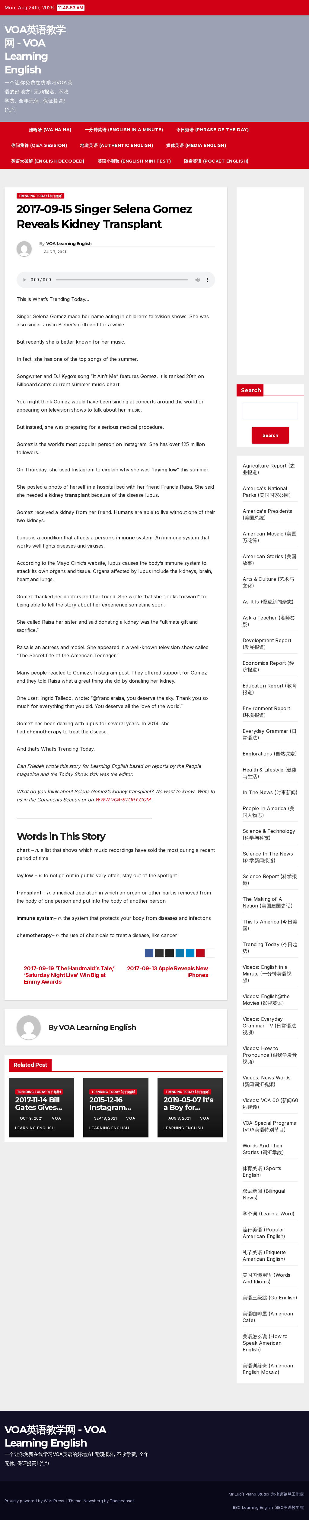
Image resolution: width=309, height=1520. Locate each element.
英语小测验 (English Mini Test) (134, 161)
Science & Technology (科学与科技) (269, 834)
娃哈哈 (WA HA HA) (50, 129)
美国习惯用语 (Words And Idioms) (267, 1278)
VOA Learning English (69, 243)
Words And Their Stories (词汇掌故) (263, 1149)
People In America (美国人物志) (269, 811)
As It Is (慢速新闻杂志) (268, 602)
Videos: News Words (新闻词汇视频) (267, 1081)
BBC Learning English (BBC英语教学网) (268, 1507)
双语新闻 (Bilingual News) (264, 1194)
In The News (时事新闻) (270, 792)
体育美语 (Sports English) (262, 1171)
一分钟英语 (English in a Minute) (124, 129)
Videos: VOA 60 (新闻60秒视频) (270, 1103)
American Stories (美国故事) (269, 559)
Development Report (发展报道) (267, 643)
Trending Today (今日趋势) (40, 196)
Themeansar (122, 1500)
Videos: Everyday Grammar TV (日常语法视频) (269, 1025)
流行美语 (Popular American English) (264, 1233)
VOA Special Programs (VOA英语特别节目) (269, 1126)
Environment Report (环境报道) (266, 711)
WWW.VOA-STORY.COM (122, 800)
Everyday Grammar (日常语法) (270, 734)
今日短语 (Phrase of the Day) (212, 129)
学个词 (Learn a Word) (269, 1214)
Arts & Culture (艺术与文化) (268, 582)
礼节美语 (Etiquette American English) (264, 1255)
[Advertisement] (270, 281)
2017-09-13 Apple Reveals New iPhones (167, 971)
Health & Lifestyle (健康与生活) (270, 773)
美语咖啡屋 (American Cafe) (268, 1317)
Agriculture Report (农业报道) (269, 469)
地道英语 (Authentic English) (116, 145)
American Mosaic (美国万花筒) (270, 537)
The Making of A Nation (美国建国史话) (268, 902)
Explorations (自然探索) (270, 754)
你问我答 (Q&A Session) (39, 145)
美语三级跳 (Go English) (270, 1298)
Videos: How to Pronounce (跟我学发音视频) (270, 1055)
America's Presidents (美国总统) (267, 514)
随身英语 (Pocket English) (216, 161)
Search (251, 390)
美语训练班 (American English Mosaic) (268, 1369)
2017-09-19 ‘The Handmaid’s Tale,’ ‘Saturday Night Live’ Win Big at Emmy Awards (69, 975)
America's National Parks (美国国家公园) (267, 491)
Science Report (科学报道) (270, 879)
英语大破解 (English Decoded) (47, 161)
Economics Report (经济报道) (268, 666)
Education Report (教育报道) (270, 689)
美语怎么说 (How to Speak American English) (265, 1343)
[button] (289, 145)
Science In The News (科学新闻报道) (268, 857)
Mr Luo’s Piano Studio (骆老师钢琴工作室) (266, 1494)
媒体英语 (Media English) (196, 145)
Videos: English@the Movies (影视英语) (266, 999)
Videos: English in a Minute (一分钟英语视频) (267, 973)
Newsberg (93, 1500)
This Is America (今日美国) (270, 925)
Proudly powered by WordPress (35, 1500)
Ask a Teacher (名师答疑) (269, 621)
